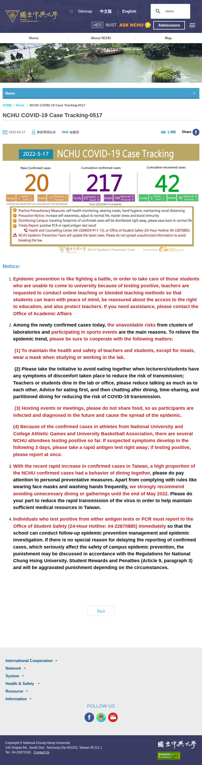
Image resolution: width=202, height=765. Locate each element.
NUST (111, 25)
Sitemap (85, 11)
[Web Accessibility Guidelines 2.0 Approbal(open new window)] (177, 756)
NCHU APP (101, 717)
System (12, 676)
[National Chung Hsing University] (31, 16)
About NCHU (101, 38)
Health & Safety (20, 683)
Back (101, 611)
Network (13, 668)
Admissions (169, 25)
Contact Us (41, 752)
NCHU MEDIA (113, 717)
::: (71, 11)
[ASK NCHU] (135, 25)
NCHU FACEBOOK (89, 717)
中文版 (106, 11)
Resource (14, 691)
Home (33, 38)
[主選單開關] (192, 25)
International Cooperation (29, 660)
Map (168, 38)
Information (16, 699)
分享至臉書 (196, 132)
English (129, 11)
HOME (7, 105)
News (20, 105)
